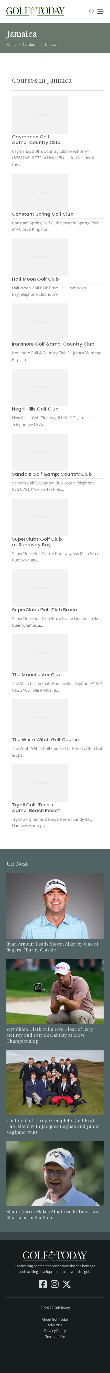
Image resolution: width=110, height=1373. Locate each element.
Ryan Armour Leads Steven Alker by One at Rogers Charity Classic (52, 947)
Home (10, 44)
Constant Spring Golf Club (42, 214)
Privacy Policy (55, 1331)
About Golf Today (55, 1319)
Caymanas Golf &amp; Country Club (36, 140)
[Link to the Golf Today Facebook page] (43, 1285)
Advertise (55, 1325)
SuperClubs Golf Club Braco (44, 609)
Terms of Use (55, 1336)
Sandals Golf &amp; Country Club (52, 474)
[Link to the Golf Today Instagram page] (55, 1285)
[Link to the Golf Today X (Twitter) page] (66, 1285)
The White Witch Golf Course (45, 739)
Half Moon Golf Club (35, 279)
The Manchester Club (37, 674)
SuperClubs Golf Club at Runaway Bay (37, 542)
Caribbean (30, 44)
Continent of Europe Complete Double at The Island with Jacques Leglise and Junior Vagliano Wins (53, 1126)
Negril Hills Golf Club (35, 409)
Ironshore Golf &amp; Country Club (53, 344)
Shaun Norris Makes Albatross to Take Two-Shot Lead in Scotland (53, 1214)
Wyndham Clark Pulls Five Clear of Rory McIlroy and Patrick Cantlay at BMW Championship (49, 1035)
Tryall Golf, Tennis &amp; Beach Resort (36, 808)
